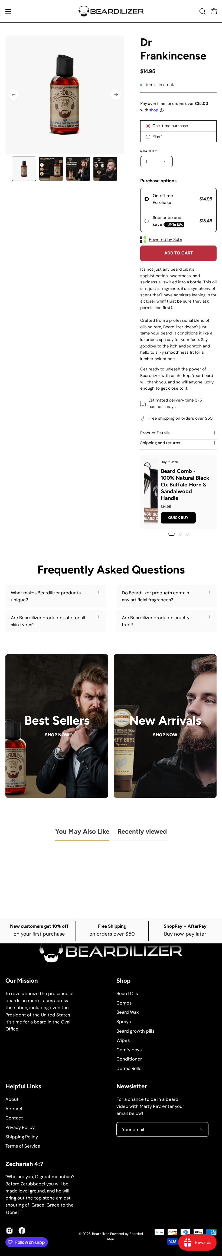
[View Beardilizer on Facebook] (22, 1231)
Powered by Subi (165, 239)
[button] (202, 11)
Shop (123, 980)
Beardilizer (100, 1234)
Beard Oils (127, 993)
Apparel (13, 1108)
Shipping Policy (21, 1136)
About (12, 1099)
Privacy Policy (20, 1127)
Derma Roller (129, 1068)
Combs (124, 1003)
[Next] (115, 94)
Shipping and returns (160, 443)
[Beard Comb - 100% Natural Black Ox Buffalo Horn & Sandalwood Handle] (151, 491)
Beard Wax (127, 1012)
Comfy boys (129, 1050)
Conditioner (129, 1059)
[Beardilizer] (111, 11)
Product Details (155, 433)
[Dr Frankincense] (24, 169)
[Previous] (13, 94)
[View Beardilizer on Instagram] (9, 1231)
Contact (14, 1118)
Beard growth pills (135, 1031)
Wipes (123, 1040)
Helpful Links (23, 1086)
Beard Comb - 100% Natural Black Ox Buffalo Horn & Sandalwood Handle (185, 484)
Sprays (123, 1022)
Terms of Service (22, 1146)
